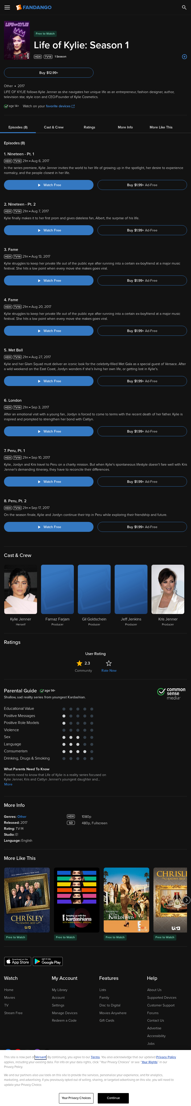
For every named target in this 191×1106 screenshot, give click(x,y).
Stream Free (13, 1013)
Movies (9, 997)
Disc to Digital (109, 1005)
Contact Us (155, 1020)
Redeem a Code (64, 1020)
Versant (40, 1057)
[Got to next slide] (186, 900)
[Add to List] (184, 56)
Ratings (89, 127)
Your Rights (149, 1062)
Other (21, 817)
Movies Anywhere (113, 1013)
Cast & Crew (53, 127)
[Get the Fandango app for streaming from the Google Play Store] (48, 961)
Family (104, 997)
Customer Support (161, 1005)
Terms (95, 1057)
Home (8, 990)
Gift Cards (106, 1020)
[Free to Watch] (27, 900)
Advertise (154, 1028)
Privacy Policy (166, 1057)
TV (6, 1005)
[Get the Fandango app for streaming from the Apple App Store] (17, 961)
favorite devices (58, 106)
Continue (113, 1098)
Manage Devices (64, 1013)
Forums (152, 1013)
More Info (125, 127)
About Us (154, 990)
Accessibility (156, 1036)
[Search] (184, 7)
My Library (59, 990)
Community (83, 670)
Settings (58, 1005)
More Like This (161, 127)
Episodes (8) (18, 127)
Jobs (150, 1044)
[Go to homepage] (34, 7)
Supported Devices (161, 997)
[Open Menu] (7, 7)
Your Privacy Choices (76, 1098)
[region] (95, 1078)
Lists (102, 990)
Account (58, 997)
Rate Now (108, 670)
